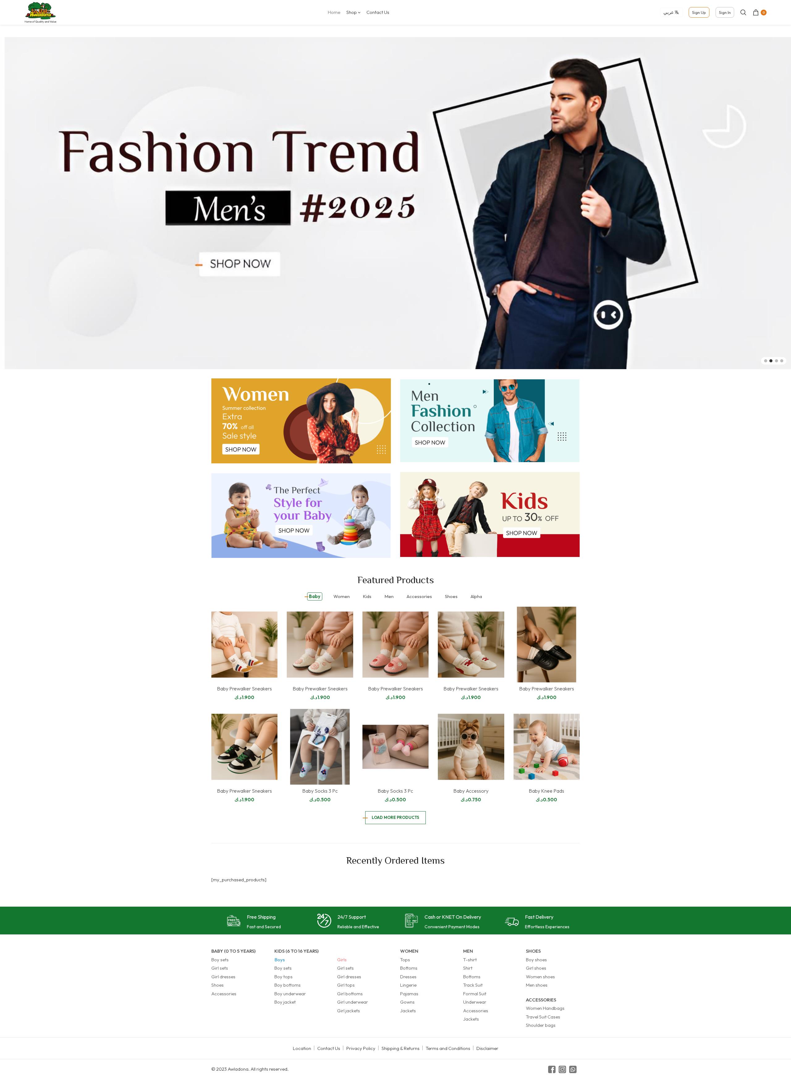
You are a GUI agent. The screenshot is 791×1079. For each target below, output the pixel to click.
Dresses (408, 976)
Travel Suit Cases (543, 1016)
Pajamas (409, 993)
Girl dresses (223, 976)
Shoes (217, 985)
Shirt (467, 968)
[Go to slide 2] (770, 360)
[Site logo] (40, 12)
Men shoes (537, 985)
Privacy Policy (360, 1048)
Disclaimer (487, 1048)
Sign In (725, 12)
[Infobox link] (254, 921)
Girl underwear (352, 1002)
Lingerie (408, 985)
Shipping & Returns (401, 1048)
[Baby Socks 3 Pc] (320, 746)
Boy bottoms (287, 985)
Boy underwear (290, 993)
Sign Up (699, 12)
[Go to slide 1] (765, 360)
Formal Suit (474, 993)
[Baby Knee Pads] (547, 746)
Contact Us (328, 1048)
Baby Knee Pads (546, 790)
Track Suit (473, 985)
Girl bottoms (350, 993)
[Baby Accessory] (471, 746)
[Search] (743, 12)
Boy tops (283, 976)
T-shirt (470, 959)
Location (302, 1048)
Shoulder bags (541, 1025)
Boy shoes (536, 959)
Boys (279, 959)
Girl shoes (536, 968)
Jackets (408, 1010)
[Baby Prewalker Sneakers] (244, 644)
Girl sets (219, 968)
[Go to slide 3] (776, 360)
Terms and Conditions (448, 1048)
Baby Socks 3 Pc (320, 791)
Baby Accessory (471, 791)
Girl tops (346, 985)
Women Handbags (545, 1008)
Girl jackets (348, 1010)
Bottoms (408, 968)
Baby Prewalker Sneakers (244, 688)
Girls (342, 959)
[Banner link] (301, 420)
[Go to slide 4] (781, 360)
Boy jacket (285, 1002)
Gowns (407, 1002)
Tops (405, 959)
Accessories (223, 993)
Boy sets (220, 959)
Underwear (474, 1002)
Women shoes (540, 976)
